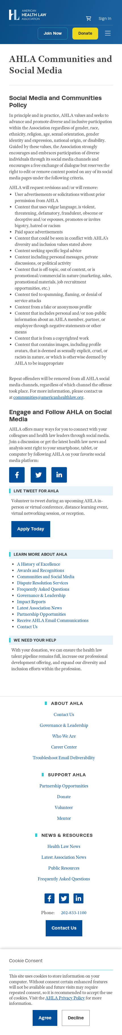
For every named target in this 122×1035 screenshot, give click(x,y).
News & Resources (67, 835)
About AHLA (67, 703)
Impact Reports (31, 602)
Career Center (64, 747)
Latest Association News (39, 608)
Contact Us (27, 627)
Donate (85, 33)
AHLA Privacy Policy (65, 998)
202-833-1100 (74, 913)
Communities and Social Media (45, 577)
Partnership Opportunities (41, 614)
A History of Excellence (38, 564)
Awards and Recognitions (40, 570)
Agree (45, 1018)
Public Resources (63, 868)
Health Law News (63, 846)
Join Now (53, 33)
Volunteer (64, 807)
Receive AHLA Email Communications (53, 620)
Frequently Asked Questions (43, 589)
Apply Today (30, 529)
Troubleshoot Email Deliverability (64, 758)
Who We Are (64, 736)
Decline (76, 1018)
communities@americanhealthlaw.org (48, 397)
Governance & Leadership (41, 595)
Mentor (64, 818)
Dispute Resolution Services (42, 583)
